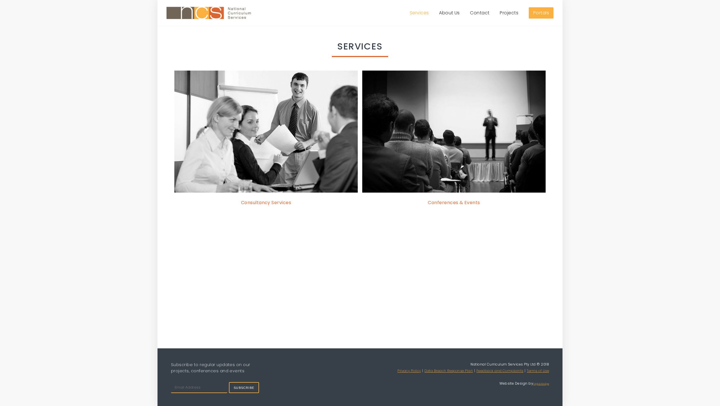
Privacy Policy (409, 370)
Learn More (266, 132)
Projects (509, 13)
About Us (449, 13)
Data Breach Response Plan (448, 370)
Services (419, 13)
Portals (541, 13)
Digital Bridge (541, 383)
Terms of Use (538, 370)
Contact (479, 13)
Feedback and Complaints (499, 370)
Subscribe (244, 387)
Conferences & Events (454, 202)
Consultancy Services (266, 202)
